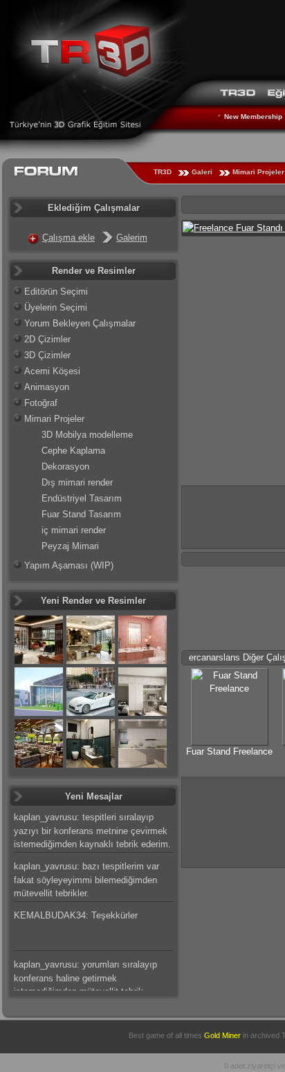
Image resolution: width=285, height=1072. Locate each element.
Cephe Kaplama (73, 450)
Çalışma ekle (68, 237)
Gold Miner (222, 1035)
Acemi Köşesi (52, 371)
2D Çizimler (47, 339)
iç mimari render (74, 530)
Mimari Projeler (54, 419)
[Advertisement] (233, 820)
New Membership (253, 116)
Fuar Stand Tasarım (81, 514)
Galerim (131, 237)
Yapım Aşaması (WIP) (68, 565)
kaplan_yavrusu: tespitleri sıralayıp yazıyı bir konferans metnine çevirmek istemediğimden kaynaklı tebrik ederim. (92, 830)
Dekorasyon (65, 466)
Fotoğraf (40, 403)
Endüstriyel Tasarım (82, 498)
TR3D (163, 172)
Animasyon (46, 387)
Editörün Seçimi (56, 291)
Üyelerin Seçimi (55, 307)
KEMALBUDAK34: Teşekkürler (76, 915)
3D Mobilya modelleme (87, 434)
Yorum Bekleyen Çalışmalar (80, 323)
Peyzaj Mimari (70, 546)
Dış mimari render (77, 482)
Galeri (202, 172)
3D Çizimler (47, 355)
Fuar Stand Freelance (229, 751)
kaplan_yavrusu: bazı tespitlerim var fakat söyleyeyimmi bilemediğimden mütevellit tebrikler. (86, 879)
